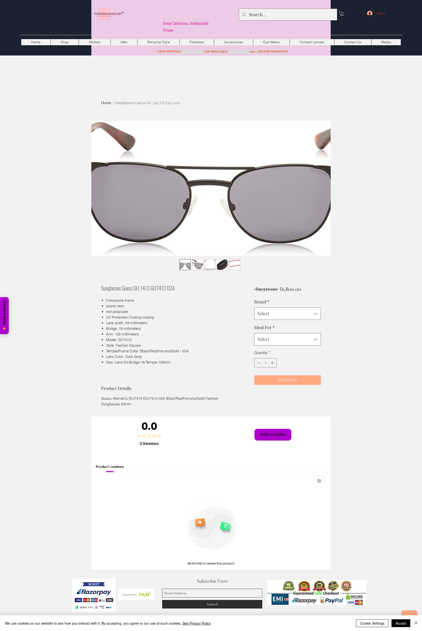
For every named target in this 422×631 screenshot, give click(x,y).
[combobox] (287, 314)
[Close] (416, 623)
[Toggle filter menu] (319, 481)
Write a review (272, 434)
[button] (342, 13)
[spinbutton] (265, 362)
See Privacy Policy (196, 623)
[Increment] (272, 362)
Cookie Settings (372, 623)
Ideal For (264, 327)
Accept (401, 623)
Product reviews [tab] (110, 466)
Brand (261, 302)
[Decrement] (258, 362)
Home (106, 102)
